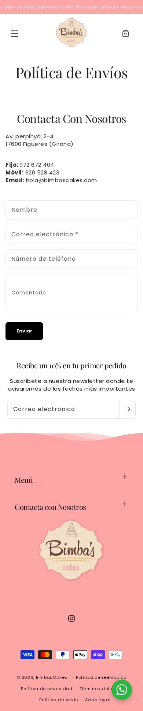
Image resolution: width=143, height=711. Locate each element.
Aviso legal (98, 700)
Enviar (24, 331)
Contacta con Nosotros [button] (50, 507)
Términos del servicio (104, 689)
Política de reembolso (101, 677)
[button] (15, 34)
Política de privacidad (46, 689)
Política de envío (58, 700)
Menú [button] (24, 480)
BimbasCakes (52, 677)
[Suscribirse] (127, 409)
